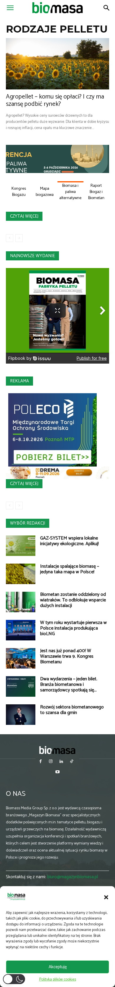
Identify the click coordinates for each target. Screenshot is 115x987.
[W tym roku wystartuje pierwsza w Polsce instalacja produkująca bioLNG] (20, 630)
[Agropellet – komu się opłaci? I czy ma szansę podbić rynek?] (57, 63)
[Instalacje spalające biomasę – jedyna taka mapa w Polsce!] (20, 574)
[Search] (106, 8)
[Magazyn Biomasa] (58, 749)
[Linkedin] (61, 762)
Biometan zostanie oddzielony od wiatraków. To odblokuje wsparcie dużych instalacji (73, 600)
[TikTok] (71, 762)
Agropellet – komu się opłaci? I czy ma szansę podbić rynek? (55, 100)
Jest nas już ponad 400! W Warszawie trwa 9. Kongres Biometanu (66, 656)
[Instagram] (51, 762)
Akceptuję (58, 967)
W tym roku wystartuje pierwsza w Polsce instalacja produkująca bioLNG (73, 628)
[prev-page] (9, 238)
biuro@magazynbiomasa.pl (72, 877)
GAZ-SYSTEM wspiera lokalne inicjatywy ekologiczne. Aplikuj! (69, 541)
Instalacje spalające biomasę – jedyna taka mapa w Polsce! (69, 569)
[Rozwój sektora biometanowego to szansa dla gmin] (20, 714)
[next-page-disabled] (19, 238)
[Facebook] (40, 762)
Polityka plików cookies (57, 979)
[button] (106, 897)
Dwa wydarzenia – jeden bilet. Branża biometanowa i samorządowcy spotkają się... (68, 684)
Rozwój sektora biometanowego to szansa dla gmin (72, 710)
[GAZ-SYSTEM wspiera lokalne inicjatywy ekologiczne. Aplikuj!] (20, 545)
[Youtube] (57, 772)
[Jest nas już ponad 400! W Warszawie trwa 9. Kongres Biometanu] (20, 658)
